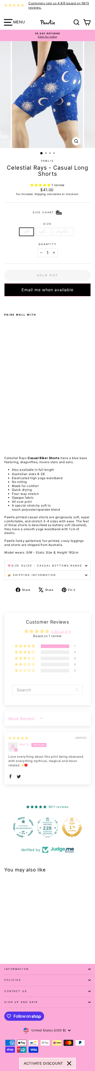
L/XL (42, 232)
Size (47, 223)
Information (16, 969)
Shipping (40, 194)
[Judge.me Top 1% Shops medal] (72, 827)
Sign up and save (21, 1002)
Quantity (47, 244)
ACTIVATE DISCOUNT (43, 1063)
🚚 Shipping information (32, 575)
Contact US (15, 991)
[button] (40, 185)
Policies (12, 980)
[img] (18, 738)
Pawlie (47, 160)
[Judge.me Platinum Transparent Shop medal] (23, 827)
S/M (26, 232)
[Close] (69, 1063)
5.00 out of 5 (61, 632)
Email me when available (47, 289)
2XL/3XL (63, 232)
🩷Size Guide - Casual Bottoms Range (45, 565)
